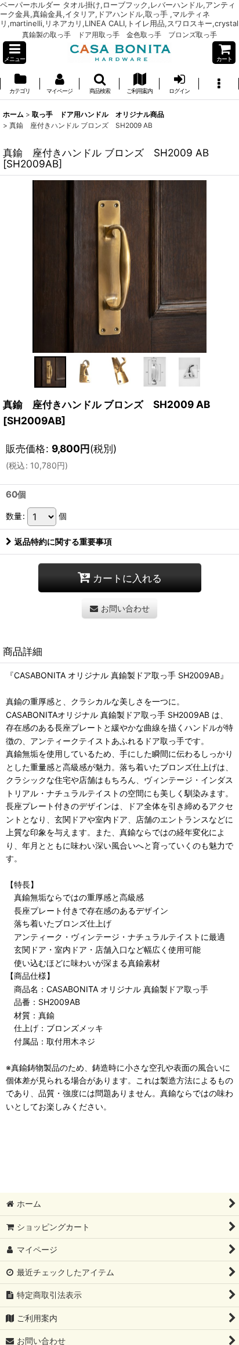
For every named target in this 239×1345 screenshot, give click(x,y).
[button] (14, 52)
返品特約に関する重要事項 (63, 541)
